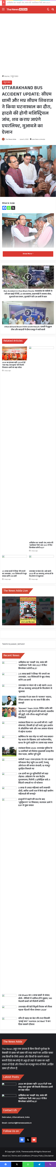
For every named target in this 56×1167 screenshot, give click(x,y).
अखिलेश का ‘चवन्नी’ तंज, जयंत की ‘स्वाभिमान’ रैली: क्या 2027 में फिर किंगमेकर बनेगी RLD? (41, 545)
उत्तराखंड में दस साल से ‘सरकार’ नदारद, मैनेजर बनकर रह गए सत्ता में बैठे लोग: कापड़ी (35, 700)
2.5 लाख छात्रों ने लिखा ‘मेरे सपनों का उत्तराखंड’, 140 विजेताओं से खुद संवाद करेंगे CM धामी (14, 574)
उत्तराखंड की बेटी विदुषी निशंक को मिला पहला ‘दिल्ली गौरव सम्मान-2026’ (35, 1008)
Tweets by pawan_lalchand (13, 644)
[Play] (28, 611)
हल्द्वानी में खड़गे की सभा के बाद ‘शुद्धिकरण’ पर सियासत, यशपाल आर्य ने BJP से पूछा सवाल (35, 803)
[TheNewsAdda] (17, 9)
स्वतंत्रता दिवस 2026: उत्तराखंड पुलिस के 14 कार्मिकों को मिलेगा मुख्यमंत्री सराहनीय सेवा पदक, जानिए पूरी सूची (36, 752)
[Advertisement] (28, 45)
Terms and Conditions (20, 1156)
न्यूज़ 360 (14, 76)
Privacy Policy (38, 1156)
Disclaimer (49, 1156)
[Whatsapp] (9, 208)
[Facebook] (4, 208)
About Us (6, 1156)
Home (6, 76)
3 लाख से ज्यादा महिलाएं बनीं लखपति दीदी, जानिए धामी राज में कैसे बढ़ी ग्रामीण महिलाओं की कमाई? (35, 791)
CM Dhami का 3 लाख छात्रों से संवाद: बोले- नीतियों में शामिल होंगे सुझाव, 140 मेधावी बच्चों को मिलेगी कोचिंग (35, 999)
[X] (13, 208)
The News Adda (10, 139)
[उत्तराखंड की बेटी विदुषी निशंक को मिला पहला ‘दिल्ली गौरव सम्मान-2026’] (9, 1010)
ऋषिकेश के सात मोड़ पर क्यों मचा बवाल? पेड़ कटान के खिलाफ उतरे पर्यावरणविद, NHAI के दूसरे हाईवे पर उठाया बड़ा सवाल (35, 740)
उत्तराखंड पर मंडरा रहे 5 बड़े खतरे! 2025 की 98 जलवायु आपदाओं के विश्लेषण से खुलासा (41, 574)
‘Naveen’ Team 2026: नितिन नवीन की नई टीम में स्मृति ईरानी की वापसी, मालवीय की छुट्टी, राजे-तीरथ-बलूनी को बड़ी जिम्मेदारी (36, 713)
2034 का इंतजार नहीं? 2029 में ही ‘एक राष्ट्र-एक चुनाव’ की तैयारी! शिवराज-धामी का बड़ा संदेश (13, 365)
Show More (27, 254)
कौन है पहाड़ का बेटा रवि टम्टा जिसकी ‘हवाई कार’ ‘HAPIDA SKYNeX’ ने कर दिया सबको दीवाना (34, 1022)
